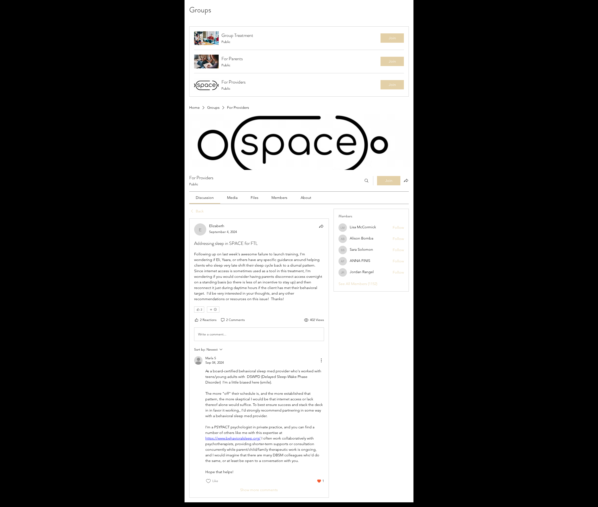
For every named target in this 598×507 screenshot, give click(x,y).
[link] (205, 197)
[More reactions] (213, 309)
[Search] (366, 180)
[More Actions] (321, 360)
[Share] (321, 226)
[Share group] (406, 180)
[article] (259, 358)
